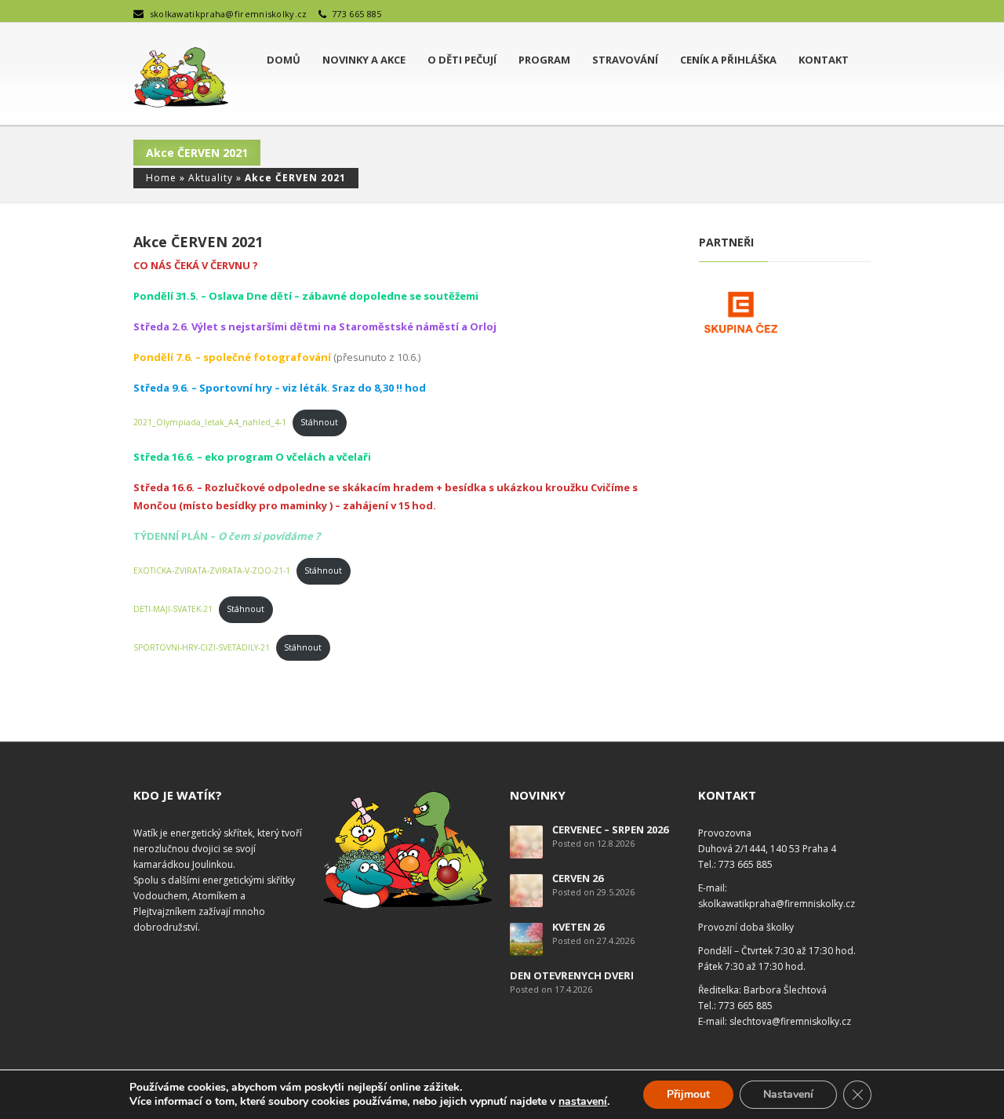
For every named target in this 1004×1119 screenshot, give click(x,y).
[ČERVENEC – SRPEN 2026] (526, 840)
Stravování (625, 60)
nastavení (582, 1102)
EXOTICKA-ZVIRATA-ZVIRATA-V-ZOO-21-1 (211, 570)
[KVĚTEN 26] (526, 938)
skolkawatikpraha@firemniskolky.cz (228, 14)
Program (544, 60)
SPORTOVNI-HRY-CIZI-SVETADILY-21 (201, 647)
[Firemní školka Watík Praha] (180, 77)
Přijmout (688, 1094)
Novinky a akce (364, 60)
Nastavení (788, 1094)
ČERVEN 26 (577, 878)
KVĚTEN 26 (578, 927)
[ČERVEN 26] (526, 889)
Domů (283, 60)
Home (161, 177)
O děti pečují (462, 60)
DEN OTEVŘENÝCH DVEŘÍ (572, 975)
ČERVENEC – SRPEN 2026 (610, 829)
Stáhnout (319, 422)
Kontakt (823, 60)
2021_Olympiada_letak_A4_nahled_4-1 (209, 422)
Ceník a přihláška (728, 60)
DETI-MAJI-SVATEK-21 (173, 608)
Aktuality (210, 177)
